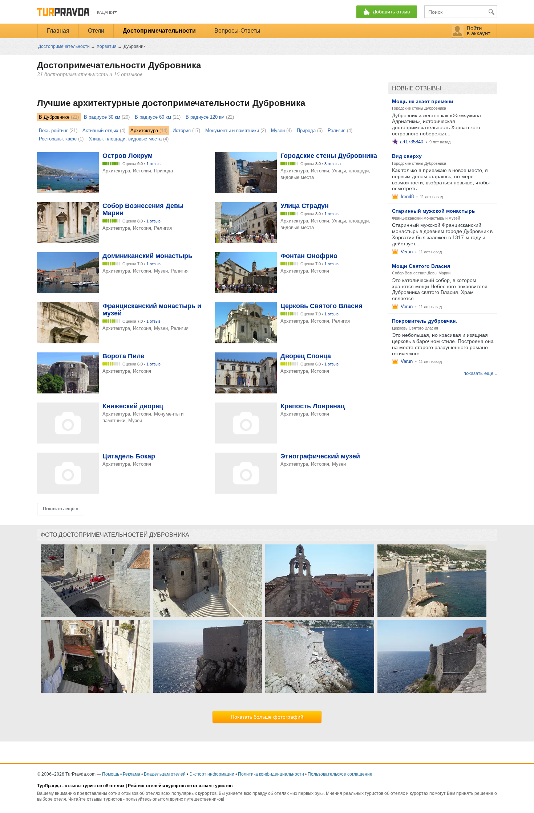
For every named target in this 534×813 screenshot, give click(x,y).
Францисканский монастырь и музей (426, 218)
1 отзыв (153, 164)
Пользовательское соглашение (340, 774)
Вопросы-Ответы (237, 31)
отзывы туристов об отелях (95, 785)
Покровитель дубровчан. (424, 321)
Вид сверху (407, 156)
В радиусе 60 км (153, 117)
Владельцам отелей (165, 774)
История (182, 130)
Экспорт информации (211, 774)
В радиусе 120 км (205, 117)
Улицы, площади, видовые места (125, 139)
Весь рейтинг (53, 130)
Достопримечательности (159, 31)
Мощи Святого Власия (421, 266)
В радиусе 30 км (102, 117)
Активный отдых (100, 130)
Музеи (278, 130)
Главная (58, 31)
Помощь (110, 774)
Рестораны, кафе (58, 139)
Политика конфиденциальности (271, 774)
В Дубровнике (54, 117)
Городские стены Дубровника (419, 108)
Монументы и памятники (232, 130)
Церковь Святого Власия (415, 328)
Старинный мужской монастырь (433, 211)
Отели (96, 31)
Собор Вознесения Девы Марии (421, 273)
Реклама (131, 774)
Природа (306, 130)
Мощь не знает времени (422, 101)
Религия (336, 130)
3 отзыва (332, 164)
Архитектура (144, 130)
